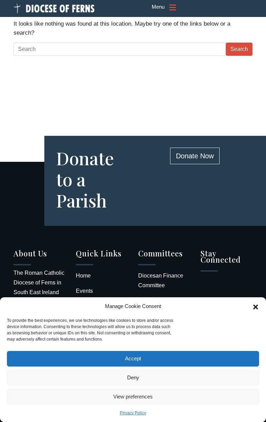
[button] (255, 306)
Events (84, 291)
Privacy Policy (133, 413)
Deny (133, 377)
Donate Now (195, 156)
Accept (133, 358)
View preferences (133, 396)
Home (83, 276)
